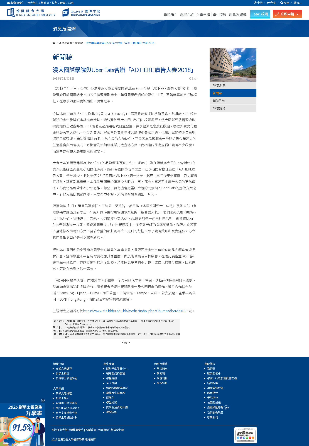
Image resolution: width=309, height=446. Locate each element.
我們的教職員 (215, 412)
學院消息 (219, 85)
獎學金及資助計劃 (66, 417)
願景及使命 (214, 373)
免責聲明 (103, 429)
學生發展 (219, 14)
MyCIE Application (67, 408)
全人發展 (111, 383)
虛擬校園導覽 (215, 407)
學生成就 (111, 402)
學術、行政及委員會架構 (222, 378)
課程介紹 (187, 14)
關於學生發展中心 (117, 368)
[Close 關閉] (41, 400)
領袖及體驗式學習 (117, 388)
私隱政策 (90, 429)
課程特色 (212, 393)
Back (194, 78)
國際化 (110, 397)
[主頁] (54, 43)
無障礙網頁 (117, 429)
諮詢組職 (212, 383)
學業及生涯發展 (115, 393)
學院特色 (212, 397)
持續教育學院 (75, 429)
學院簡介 (170, 14)
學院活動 (111, 412)
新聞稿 (79, 43)
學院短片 (219, 108)
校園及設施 (214, 402)
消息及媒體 (65, 43)
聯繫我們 (212, 417)
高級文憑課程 (64, 368)
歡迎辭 (211, 368)
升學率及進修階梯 (66, 412)
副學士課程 (62, 373)
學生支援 (111, 378)
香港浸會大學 (59, 429)
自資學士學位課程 (66, 378)
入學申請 (203, 14)
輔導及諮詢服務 (115, 373)
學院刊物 (219, 100)
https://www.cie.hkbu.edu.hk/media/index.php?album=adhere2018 (134, 310)
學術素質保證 (215, 388)
